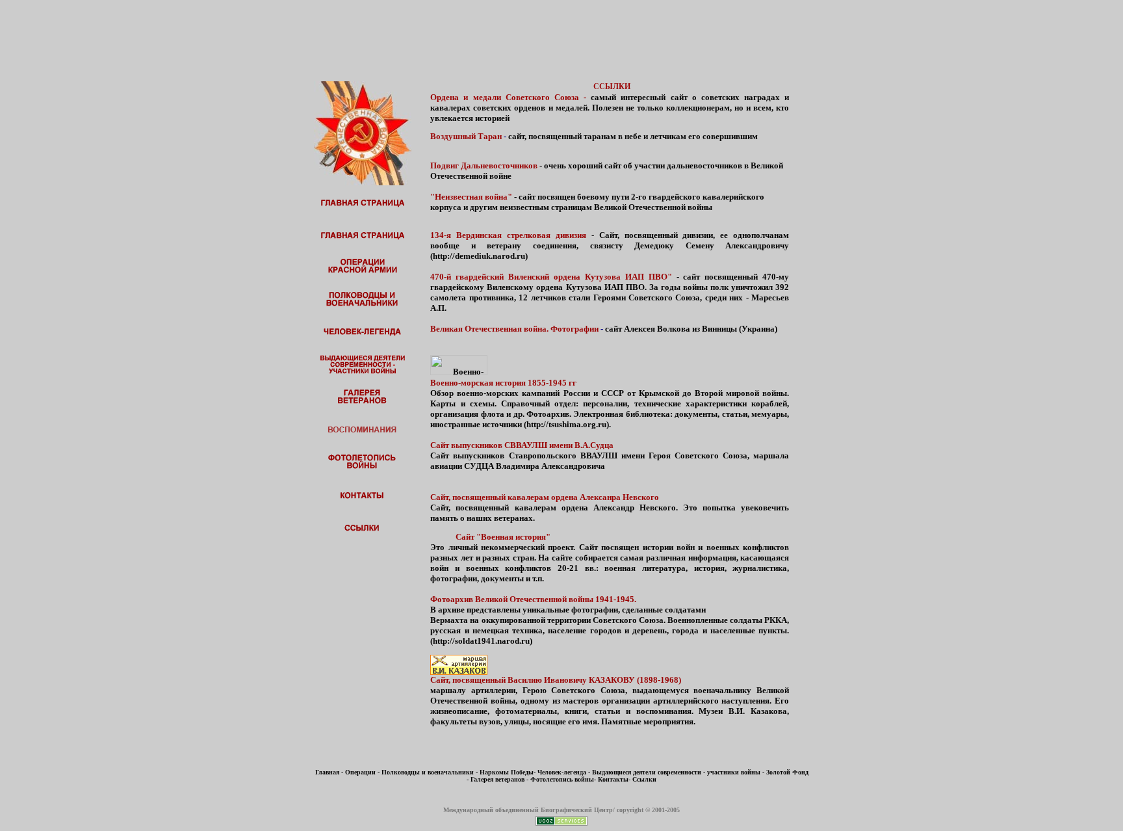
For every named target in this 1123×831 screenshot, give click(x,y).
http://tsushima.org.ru (566, 424)
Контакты (613, 779)
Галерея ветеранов (497, 779)
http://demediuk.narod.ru (479, 256)
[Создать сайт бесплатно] (561, 822)
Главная (327, 772)
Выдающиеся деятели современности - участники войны (676, 772)
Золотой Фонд (787, 772)
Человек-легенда (561, 772)
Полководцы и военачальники (427, 772)
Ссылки (644, 779)
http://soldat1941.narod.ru (481, 641)
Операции (360, 772)
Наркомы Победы (507, 772)
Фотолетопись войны (562, 779)
